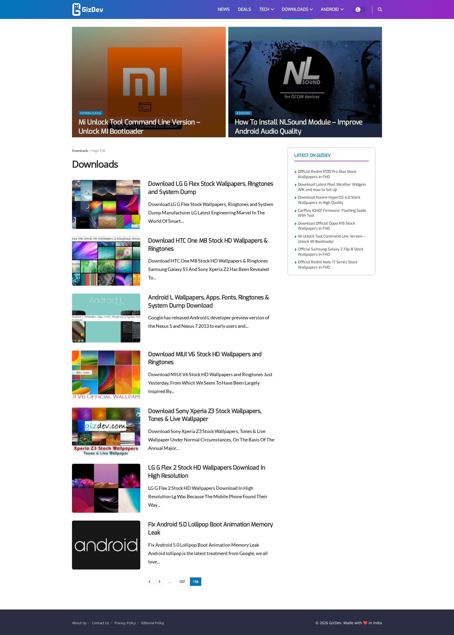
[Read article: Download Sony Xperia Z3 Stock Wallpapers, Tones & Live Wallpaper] (106, 431)
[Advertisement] (327, 364)
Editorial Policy (152, 623)
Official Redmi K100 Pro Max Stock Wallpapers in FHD (327, 174)
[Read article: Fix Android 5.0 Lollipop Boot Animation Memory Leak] (106, 545)
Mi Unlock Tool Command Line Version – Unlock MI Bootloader (139, 127)
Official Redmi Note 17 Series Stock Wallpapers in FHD (327, 265)
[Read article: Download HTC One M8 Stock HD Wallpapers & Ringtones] (106, 261)
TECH (264, 9)
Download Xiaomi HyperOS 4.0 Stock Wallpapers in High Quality (329, 200)
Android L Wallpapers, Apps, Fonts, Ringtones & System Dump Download (208, 301)
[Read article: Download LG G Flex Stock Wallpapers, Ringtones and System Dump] (106, 204)
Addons (243, 113)
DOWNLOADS (295, 9)
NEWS (224, 9)
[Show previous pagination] (149, 581)
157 (182, 581)
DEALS (244, 9)
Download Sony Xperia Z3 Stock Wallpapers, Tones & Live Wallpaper (204, 415)
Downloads (90, 113)
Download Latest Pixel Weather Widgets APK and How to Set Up (332, 187)
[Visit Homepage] (88, 9)
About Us (79, 623)
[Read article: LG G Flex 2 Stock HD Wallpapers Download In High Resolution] (106, 488)
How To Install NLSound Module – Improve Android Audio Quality (299, 127)
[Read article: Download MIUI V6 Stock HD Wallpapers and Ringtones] (106, 374)
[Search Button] (380, 9)
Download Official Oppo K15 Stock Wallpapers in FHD (326, 226)
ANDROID (330, 9)
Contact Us (100, 623)
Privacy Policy (125, 623)
